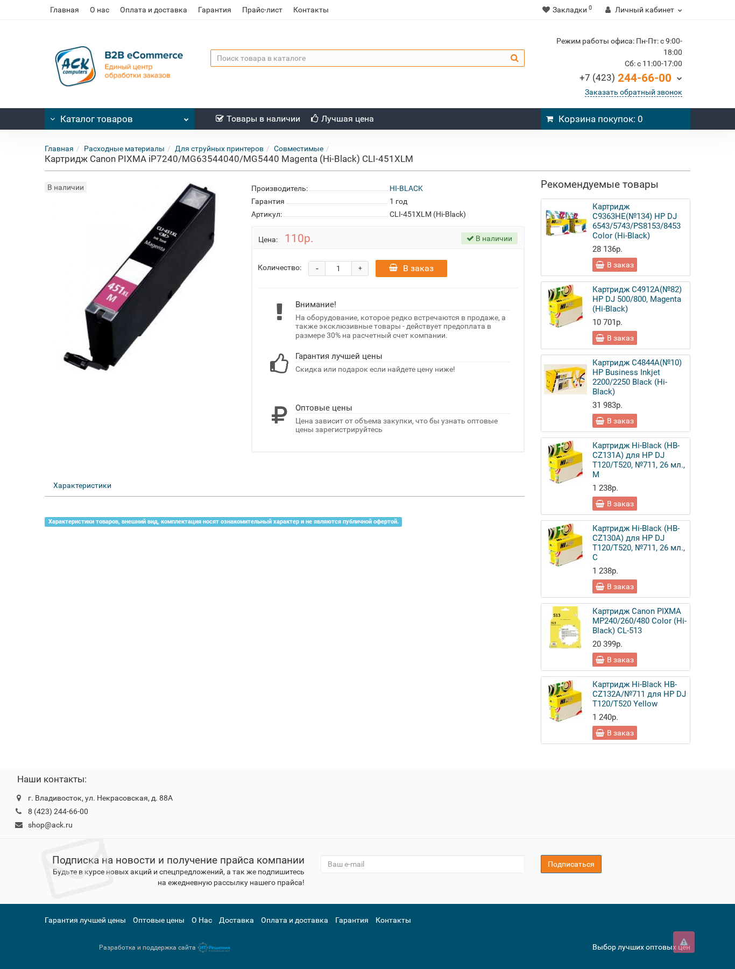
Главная (64, 9)
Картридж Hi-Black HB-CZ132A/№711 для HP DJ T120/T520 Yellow (639, 694)
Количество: (279, 267)
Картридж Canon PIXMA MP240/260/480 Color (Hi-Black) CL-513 (639, 620)
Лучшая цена (347, 119)
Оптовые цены (159, 920)
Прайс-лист (262, 9)
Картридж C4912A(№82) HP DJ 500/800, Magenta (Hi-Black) (637, 299)
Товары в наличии (263, 119)
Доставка (236, 920)
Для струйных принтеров (219, 148)
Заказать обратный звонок (633, 92)
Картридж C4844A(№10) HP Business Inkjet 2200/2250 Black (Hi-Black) (637, 377)
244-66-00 (625, 78)
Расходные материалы (124, 148)
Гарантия (214, 9)
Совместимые (298, 148)
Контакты (311, 9)
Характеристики (82, 485)
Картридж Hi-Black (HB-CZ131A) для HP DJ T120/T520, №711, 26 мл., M (638, 460)
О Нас (202, 920)
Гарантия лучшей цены (85, 920)
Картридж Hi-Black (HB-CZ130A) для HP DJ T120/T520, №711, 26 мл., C (638, 543)
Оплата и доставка (153, 9)
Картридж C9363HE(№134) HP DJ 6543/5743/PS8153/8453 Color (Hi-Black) (636, 221)
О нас (99, 9)
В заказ (418, 268)
